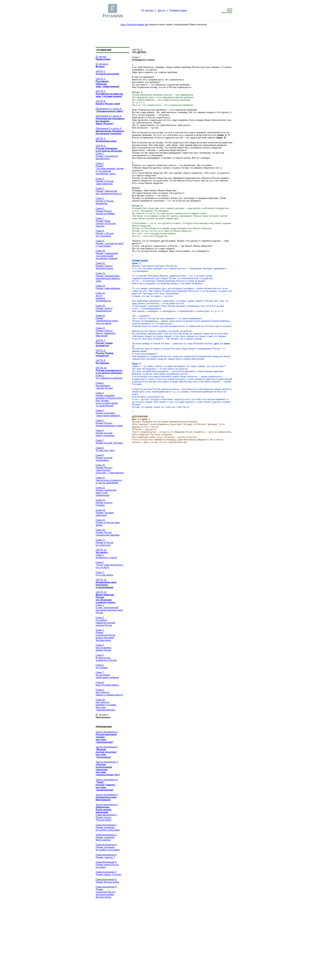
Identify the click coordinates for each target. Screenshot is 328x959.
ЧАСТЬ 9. (102, 361)
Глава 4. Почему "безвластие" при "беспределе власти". (109, 191)
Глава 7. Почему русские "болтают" (110, 441)
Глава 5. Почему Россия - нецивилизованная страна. (109, 423)
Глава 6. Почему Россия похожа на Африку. (105, 211)
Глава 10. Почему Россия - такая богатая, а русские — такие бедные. (110, 469)
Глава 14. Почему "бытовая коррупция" (105, 512)
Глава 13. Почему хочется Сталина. (104, 502)
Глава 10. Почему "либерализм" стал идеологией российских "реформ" (107, 254)
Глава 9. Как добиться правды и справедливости (109, 692)
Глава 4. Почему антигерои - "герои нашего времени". (108, 413)
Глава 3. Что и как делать (104, 573)
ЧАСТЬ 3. (110, 94)
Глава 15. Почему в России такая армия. (108, 522)
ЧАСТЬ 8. (105, 353)
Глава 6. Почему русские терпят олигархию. (105, 433)
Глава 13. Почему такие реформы (108, 287)
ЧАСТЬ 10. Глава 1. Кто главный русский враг (109, 372)
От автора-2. (102, 65)
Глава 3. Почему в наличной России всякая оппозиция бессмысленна (105, 635)
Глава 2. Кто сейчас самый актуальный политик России (105, 621)
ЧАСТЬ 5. (106, 139)
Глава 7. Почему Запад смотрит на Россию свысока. (106, 222)
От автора (147, 10)
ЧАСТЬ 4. (108, 102)
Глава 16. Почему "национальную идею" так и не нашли (107, 319)
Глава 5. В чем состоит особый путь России (106, 657)
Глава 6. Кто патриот (102, 666)
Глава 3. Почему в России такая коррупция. (104, 181)
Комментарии (178, 10)
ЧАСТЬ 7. (104, 343)
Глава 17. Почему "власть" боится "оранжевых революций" (106, 332)
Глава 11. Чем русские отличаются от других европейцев (109, 480)
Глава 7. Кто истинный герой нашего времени (107, 675)
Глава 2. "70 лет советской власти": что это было (110, 565)
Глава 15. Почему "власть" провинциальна (104, 308)
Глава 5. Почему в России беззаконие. (104, 201)
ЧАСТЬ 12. (106, 583)
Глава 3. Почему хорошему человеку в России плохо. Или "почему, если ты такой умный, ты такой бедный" (109, 399)
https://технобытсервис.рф (134, 24)
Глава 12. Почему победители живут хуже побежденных (106, 491)
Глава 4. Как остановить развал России (104, 647)
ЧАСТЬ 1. (107, 72)
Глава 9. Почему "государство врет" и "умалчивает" (110, 243)
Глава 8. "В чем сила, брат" (105, 449)
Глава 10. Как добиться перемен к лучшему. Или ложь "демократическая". (106, 704)
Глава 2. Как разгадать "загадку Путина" (104, 385)
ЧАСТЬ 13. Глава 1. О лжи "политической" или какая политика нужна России (109, 602)
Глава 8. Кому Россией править (107, 683)
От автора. (103, 57)
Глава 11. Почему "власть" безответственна (104, 266)
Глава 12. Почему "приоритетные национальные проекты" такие (108, 277)
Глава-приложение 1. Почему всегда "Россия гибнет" (107, 812)
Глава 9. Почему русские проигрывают (104, 458)
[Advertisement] (164, 35)
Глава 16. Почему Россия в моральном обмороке (108, 532)
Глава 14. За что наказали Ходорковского (103, 297)
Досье (162, 10)
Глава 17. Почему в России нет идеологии (104, 542)
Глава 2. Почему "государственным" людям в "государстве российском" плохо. (110, 168)
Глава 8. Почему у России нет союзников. (104, 233)
